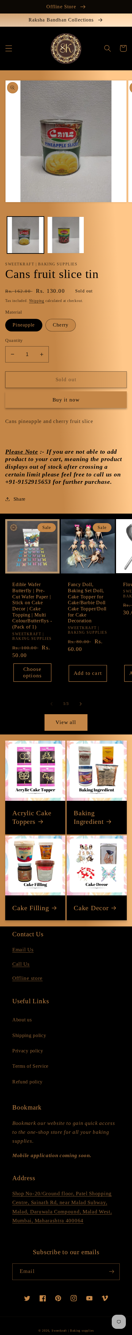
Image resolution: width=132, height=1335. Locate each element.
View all (66, 722)
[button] (9, 48)
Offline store (27, 978)
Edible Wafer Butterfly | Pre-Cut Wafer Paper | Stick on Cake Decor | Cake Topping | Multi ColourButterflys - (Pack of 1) (32, 605)
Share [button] (19, 499)
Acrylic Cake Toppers (31, 817)
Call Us (21, 964)
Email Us (23, 950)
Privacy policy (27, 1050)
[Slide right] (80, 704)
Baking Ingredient (89, 817)
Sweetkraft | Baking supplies (73, 1330)
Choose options (32, 672)
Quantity (14, 340)
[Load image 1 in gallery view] (25, 235)
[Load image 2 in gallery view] (65, 235)
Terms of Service (30, 1066)
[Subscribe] (111, 1271)
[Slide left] (51, 704)
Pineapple (24, 324)
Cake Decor (91, 908)
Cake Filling (30, 908)
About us (22, 1019)
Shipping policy (29, 1035)
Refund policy (27, 1081)
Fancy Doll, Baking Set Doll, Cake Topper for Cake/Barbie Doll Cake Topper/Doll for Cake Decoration (87, 602)
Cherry (60, 324)
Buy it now (66, 400)
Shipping (36, 301)
